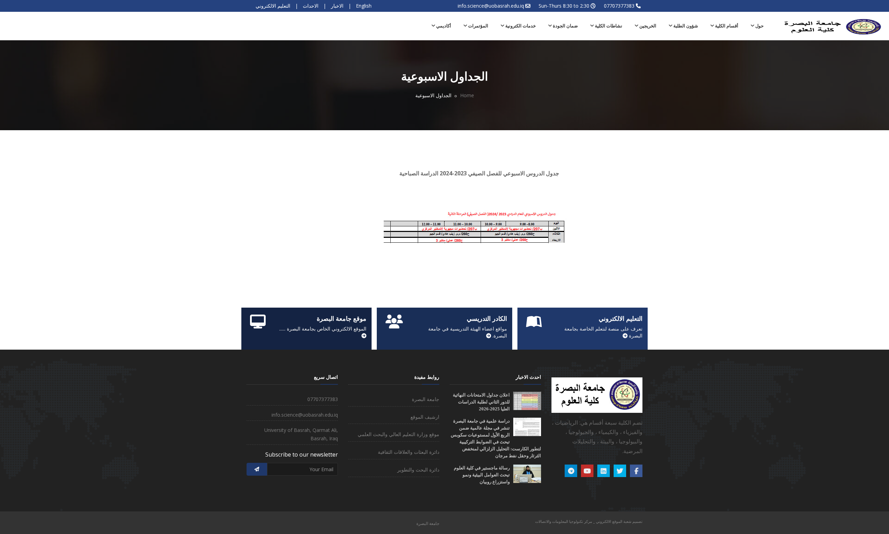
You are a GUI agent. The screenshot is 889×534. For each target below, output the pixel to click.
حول (759, 25)
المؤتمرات (477, 25)
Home (467, 95)
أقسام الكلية (726, 25)
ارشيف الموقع (424, 417)
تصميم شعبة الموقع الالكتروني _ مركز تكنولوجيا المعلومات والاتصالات (588, 521)
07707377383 (619, 5)
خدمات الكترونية (520, 25)
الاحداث (310, 5)
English (364, 5)
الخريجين (647, 25)
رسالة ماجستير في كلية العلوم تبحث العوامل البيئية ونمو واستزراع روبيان (482, 474)
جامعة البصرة (425, 399)
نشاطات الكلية (608, 25)
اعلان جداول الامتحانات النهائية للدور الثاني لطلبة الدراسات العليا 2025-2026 (481, 401)
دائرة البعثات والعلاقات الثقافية (408, 452)
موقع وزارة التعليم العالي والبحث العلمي (398, 434)
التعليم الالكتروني (273, 5)
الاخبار (337, 5)
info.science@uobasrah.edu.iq (491, 5)
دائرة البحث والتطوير (418, 469)
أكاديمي (443, 25)
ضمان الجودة (565, 25)
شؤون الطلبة (685, 25)
